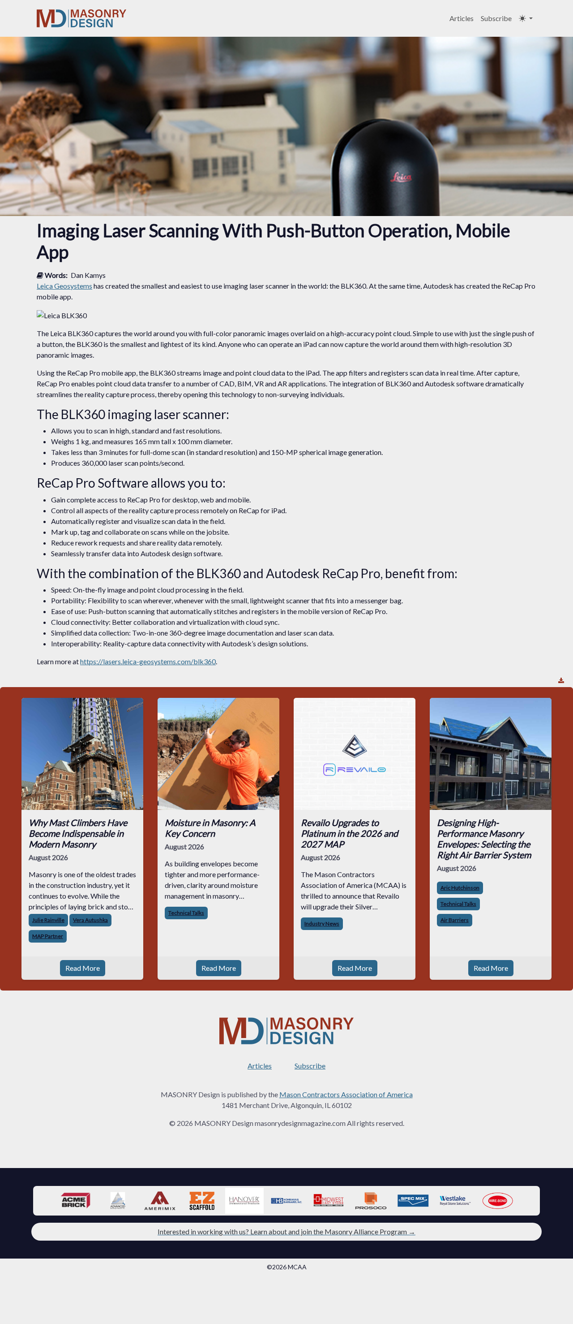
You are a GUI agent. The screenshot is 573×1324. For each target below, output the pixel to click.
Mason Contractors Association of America (346, 1094)
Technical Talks (186, 912)
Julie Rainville (48, 920)
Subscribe (496, 18)
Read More (82, 968)
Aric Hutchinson (459, 887)
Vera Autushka (90, 920)
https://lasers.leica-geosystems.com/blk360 (148, 661)
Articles (461, 18)
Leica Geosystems (64, 285)
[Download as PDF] (561, 680)
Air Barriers (454, 920)
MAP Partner (47, 936)
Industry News (321, 923)
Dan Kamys (88, 275)
